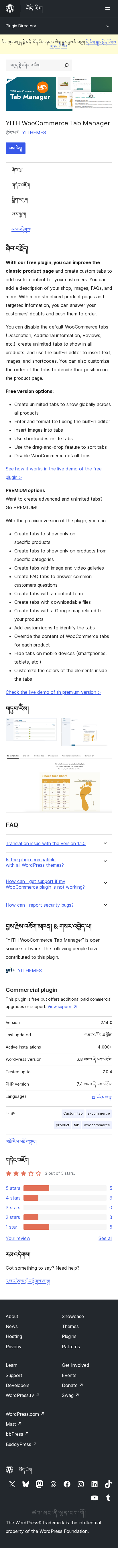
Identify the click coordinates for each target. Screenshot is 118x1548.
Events (69, 1375)
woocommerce (97, 1125)
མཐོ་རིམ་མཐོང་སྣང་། (21, 1141)
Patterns (71, 1346)
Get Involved (75, 1365)
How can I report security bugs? (40, 905)
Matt (14, 1424)
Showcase (73, 1316)
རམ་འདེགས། (21, 229)
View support (60, 1006)
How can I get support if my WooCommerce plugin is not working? (45, 884)
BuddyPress (21, 1444)
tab (76, 1125)
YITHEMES (34, 132)
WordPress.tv (23, 1395)
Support (14, 1375)
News (12, 1326)
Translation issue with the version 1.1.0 (46, 843)
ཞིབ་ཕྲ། (17, 170)
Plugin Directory (21, 25)
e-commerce (98, 1113)
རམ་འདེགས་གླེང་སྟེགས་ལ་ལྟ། (28, 1281)
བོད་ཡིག (25, 1470)
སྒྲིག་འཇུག (20, 199)
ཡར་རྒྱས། (19, 214)
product (62, 1125)
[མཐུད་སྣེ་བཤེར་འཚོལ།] (66, 65)
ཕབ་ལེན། (15, 148)
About (12, 1316)
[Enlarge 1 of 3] (49, 726)
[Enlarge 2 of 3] (104, 726)
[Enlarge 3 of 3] (104, 758)
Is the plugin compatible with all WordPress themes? (35, 862)
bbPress (17, 1434)
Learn (11, 1365)
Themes (70, 1326)
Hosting (14, 1336)
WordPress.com (25, 1414)
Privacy (13, 1346)
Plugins (69, 1336)
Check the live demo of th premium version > (53, 692)
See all (105, 1238)
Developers (18, 1385)
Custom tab (73, 1113)
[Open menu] (109, 8)
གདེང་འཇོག (21, 185)
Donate (72, 1385)
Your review (18, 1238)
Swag (70, 1395)
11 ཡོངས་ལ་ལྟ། (101, 1097)
